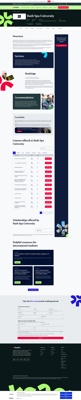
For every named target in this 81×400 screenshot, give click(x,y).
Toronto (25, 4)
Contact (55, 7)
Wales (41, 351)
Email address (20, 312)
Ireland (41, 354)
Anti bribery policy (64, 354)
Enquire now (48, 158)
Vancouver (32, 4)
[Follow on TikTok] (28, 359)
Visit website (39, 23)
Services (32, 7)
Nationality (35, 312)
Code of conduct (63, 356)
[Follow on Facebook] (17, 359)
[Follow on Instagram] (24, 359)
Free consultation (61, 45)
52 (49, 212)
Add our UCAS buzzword (26, 3)
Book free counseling (62, 7)
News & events (45, 7)
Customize (65, 395)
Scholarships (53, 352)
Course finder (53, 349)
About (62, 349)
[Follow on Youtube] (21, 359)
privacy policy (61, 331)
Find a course (23, 7)
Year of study (51, 312)
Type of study (20, 316)
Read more (18, 262)
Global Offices (63, 352)
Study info (27, 7)
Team (62, 351)
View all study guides (33, 289)
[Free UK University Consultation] (33, 132)
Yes (49, 1)
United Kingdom (42, 349)
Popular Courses (38, 7)
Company (50, 7)
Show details (19, 398)
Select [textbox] (19, 317)
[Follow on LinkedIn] (14, 359)
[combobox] (50, 310)
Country (19, 327)
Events (52, 354)
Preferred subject (44, 316)
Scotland (41, 352)
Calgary (28, 4)
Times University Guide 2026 (33, 77)
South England (30, 23)
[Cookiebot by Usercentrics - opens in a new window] (11, 398)
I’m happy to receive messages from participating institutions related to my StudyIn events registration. (33, 335)
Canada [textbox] (19, 329)
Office (34, 327)
